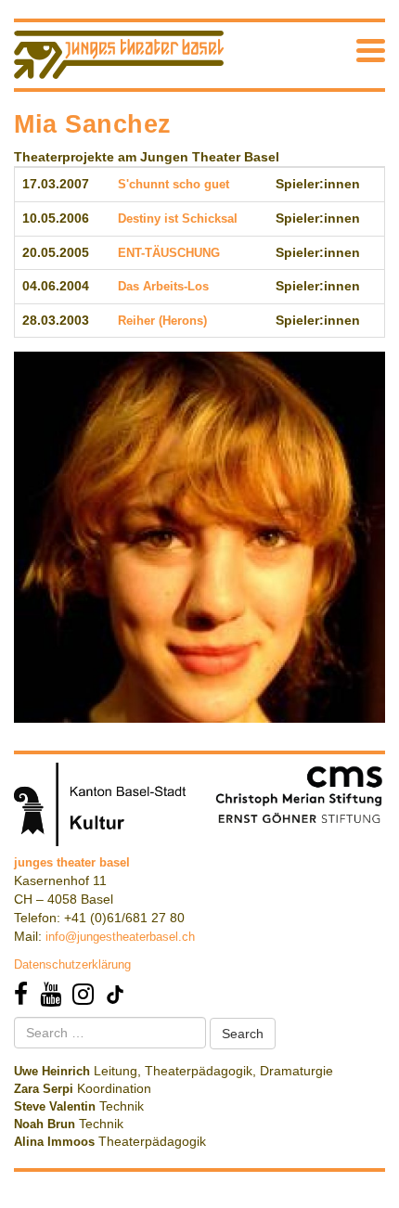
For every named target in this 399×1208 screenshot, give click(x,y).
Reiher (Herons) (162, 321)
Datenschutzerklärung (72, 964)
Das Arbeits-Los (163, 286)
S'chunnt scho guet (173, 184)
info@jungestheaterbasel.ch (120, 937)
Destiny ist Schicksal (178, 218)
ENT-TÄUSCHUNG (169, 253)
